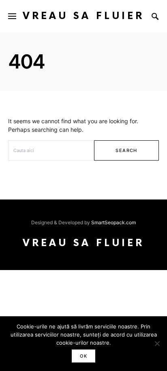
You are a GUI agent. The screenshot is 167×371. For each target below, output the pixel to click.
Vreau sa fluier (83, 16)
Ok (83, 356)
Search (126, 150)
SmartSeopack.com (113, 222)
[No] (157, 343)
